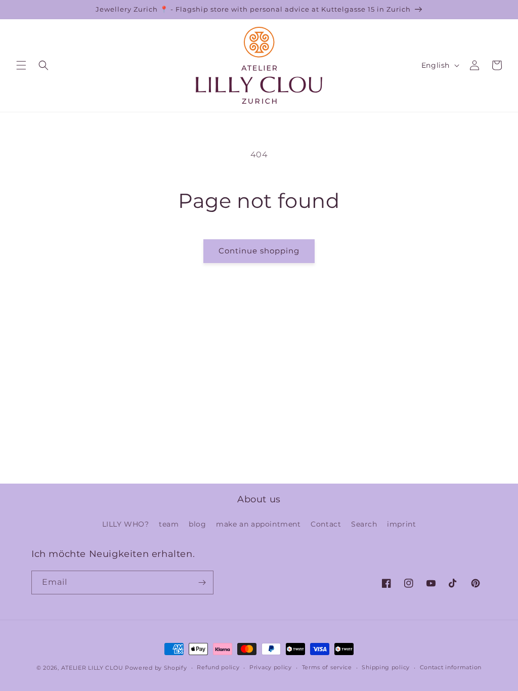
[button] (21, 65)
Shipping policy (386, 667)
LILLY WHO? (125, 524)
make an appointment (258, 524)
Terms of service (327, 667)
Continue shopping (259, 250)
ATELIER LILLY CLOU (92, 667)
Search (364, 524)
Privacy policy (270, 667)
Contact (326, 524)
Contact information (451, 667)
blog (197, 524)
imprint (401, 524)
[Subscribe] (202, 582)
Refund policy (218, 667)
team (169, 524)
